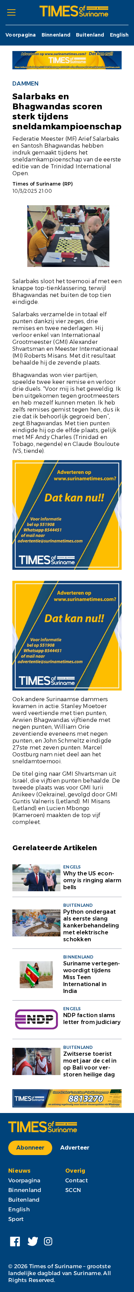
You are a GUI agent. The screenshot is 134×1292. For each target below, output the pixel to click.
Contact (76, 1180)
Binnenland (56, 35)
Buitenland (90, 35)
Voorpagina (20, 35)
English (119, 35)
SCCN (73, 1190)
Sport (16, 1219)
